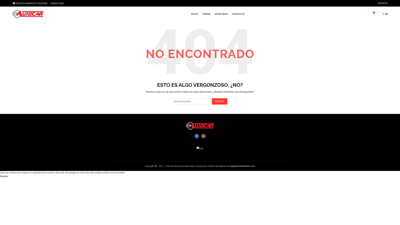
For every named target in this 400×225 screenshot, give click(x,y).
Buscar (219, 101)
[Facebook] (196, 136)
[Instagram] (203, 136)
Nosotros (221, 14)
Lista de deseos (373, 12)
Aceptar (4, 176)
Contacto (382, 3)
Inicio (194, 14)
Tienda (206, 14)
